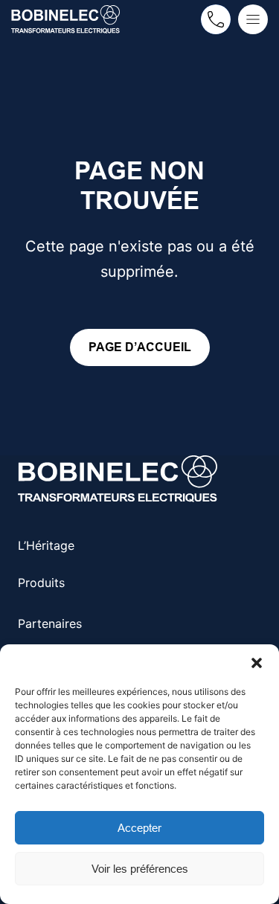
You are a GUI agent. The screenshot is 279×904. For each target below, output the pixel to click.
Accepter (139, 827)
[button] (256, 662)
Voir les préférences (140, 868)
